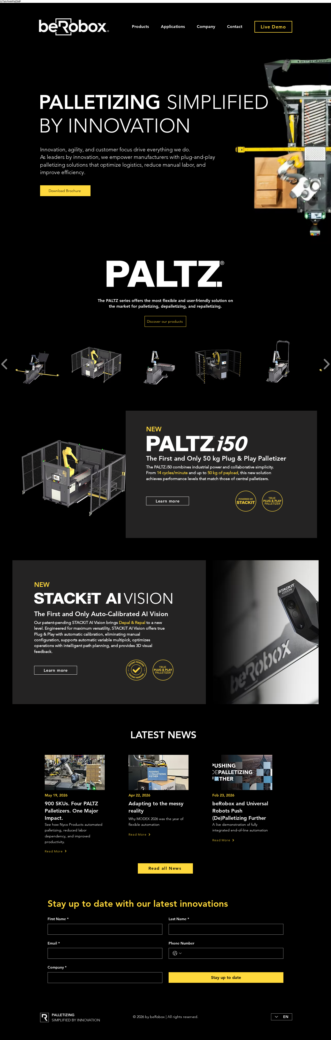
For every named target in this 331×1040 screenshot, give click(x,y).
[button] (140, 26)
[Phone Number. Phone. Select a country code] (177, 953)
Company (57, 967)
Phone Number (181, 943)
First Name (58, 919)
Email (54, 943)
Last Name (179, 919)
